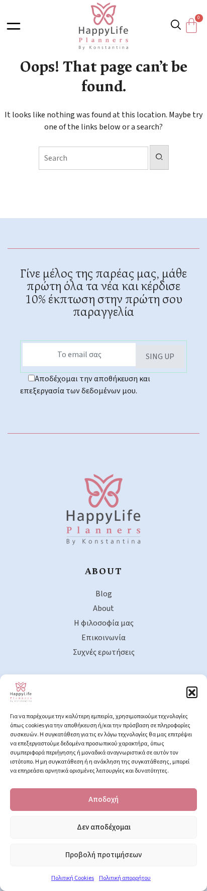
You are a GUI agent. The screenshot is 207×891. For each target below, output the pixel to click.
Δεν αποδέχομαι (104, 827)
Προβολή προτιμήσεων (103, 855)
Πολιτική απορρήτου (125, 878)
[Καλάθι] (193, 26)
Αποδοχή (103, 799)
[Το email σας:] (79, 354)
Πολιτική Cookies (72, 878)
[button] (192, 692)
